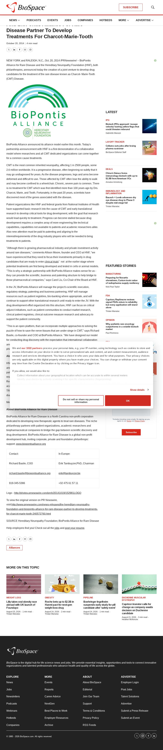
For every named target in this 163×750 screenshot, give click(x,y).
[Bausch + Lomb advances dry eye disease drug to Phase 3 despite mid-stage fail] (149, 197)
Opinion (110, 320)
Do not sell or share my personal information (81, 400)
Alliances (14, 547)
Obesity (49, 597)
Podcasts (34, 20)
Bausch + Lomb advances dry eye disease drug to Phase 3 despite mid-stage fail (121, 200)
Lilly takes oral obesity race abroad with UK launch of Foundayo (21, 604)
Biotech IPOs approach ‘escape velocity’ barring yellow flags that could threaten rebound (122, 127)
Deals (109, 169)
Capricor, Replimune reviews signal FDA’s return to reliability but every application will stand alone (121, 303)
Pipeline (88, 597)
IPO (107, 120)
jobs (57, 528)
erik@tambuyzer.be (69, 473)
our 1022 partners (32, 348)
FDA (108, 295)
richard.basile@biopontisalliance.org (29, 473)
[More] (19, 20)
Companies (85, 20)
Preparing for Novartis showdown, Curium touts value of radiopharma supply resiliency (122, 280)
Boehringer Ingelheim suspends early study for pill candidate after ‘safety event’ (99, 604)
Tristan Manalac (113, 206)
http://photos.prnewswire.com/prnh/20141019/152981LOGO (47, 493)
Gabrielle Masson (113, 133)
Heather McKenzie (130, 619)
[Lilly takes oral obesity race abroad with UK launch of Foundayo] (23, 584)
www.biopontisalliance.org (31, 444)
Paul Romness (112, 333)
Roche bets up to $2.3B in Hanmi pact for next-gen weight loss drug (59, 604)
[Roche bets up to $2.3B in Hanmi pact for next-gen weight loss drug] (62, 584)
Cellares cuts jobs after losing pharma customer (121, 147)
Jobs (67, 20)
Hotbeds (105, 20)
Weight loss (13, 597)
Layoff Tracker (115, 142)
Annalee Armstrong (114, 182)
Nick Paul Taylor (113, 287)
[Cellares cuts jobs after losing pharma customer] (149, 148)
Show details (137, 389)
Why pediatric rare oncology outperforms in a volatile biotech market (122, 327)
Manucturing (113, 274)
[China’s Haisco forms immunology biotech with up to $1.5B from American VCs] (149, 175)
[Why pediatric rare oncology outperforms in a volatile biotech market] (149, 326)
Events (52, 20)
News (13, 20)
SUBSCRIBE (130, 7)
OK (128, 400)
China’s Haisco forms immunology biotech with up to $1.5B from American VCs (122, 176)
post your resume (74, 528)
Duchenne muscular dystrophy (134, 598)
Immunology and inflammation (115, 192)
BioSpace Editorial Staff (116, 152)
